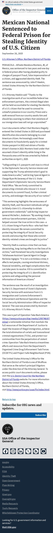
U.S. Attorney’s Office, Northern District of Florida (26, 59)
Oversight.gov (9, 499)
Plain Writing (8, 485)
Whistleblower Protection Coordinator (21, 512)
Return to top (9, 399)
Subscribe (40, 415)
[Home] (23, 14)
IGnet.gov (7, 494)
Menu (49, 11)
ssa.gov (5, 462)
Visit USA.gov (9, 527)
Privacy (5, 489)
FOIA (4, 471)
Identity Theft (9, 476)
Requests (10, 508)
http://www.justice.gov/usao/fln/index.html (28, 389)
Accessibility (8, 466)
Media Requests (10, 503)
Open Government (11, 480)
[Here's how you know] (26, 3)
